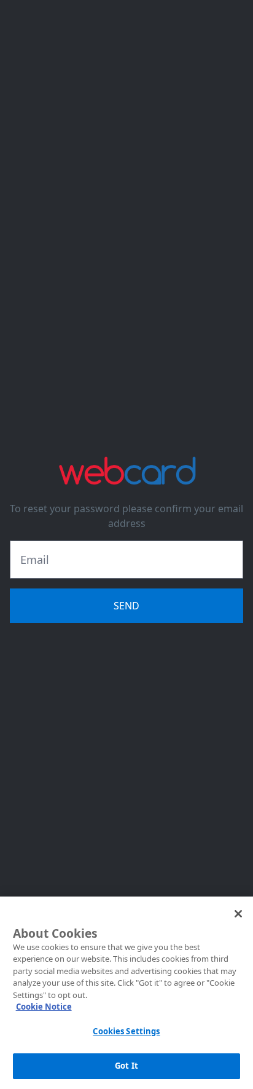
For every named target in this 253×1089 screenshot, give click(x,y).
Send (126, 605)
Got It (126, 1065)
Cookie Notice (44, 1006)
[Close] (238, 913)
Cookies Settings (126, 1031)
